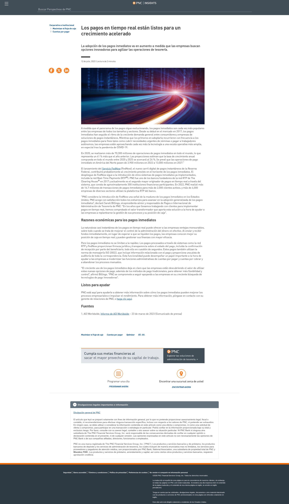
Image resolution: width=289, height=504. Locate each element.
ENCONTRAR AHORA (181, 387)
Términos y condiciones (97, 472)
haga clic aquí (124, 299)
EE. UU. (141, 335)
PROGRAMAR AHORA (118, 386)
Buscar (250, 9)
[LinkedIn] (66, 70)
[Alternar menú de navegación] (6, 4)
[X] (59, 70)
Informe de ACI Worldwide (115, 314)
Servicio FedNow (111, 169)
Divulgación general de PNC (86, 412)
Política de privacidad (118, 472)
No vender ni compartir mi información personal (169, 472)
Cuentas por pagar (61, 32)
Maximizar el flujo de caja (64, 28)
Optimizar (130, 335)
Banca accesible (79, 472)
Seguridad (67, 472)
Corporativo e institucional (62, 25)
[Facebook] (51, 70)
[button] (144, 404)
